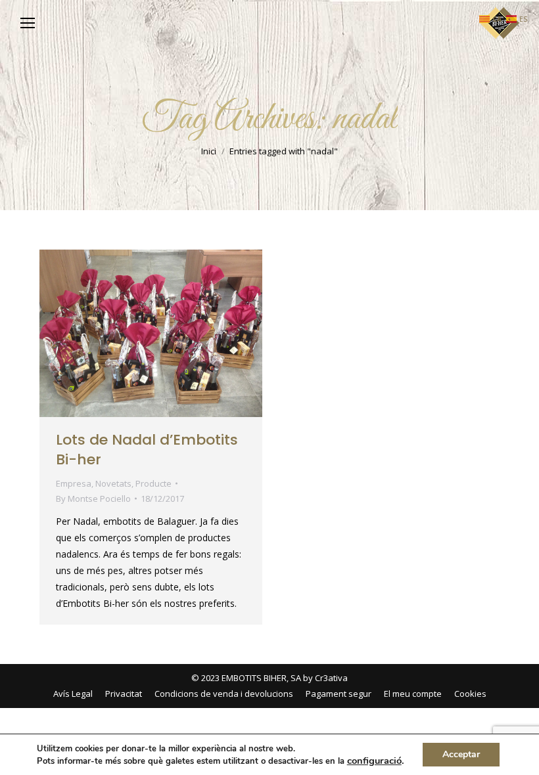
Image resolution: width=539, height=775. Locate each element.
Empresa (73, 483)
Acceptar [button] (461, 754)
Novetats (113, 483)
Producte (153, 483)
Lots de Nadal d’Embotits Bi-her (147, 450)
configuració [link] (374, 760)
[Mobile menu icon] (27, 23)
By (93, 498)
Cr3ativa (331, 678)
